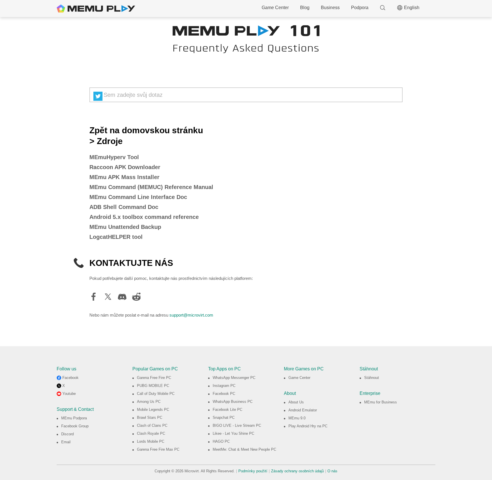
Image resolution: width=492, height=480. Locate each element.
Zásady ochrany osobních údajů (297, 471)
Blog (304, 7)
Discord (67, 434)
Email (66, 442)
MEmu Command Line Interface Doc (138, 197)
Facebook (70, 378)
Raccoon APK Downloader (124, 167)
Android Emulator (302, 410)
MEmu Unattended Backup (125, 227)
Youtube (69, 393)
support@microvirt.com (191, 315)
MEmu (96, 9)
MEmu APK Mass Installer (124, 177)
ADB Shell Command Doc (123, 207)
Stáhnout (371, 378)
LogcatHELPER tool (116, 237)
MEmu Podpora (74, 418)
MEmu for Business (380, 402)
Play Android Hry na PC (307, 426)
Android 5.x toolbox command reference (144, 217)
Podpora (359, 7)
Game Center (275, 7)
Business (330, 7)
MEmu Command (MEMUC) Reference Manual (151, 187)
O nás (332, 471)
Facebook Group (75, 426)
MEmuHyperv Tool (114, 157)
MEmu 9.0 (297, 418)
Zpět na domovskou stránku (146, 130)
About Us (296, 402)
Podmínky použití (252, 471)
